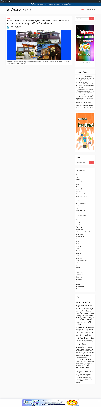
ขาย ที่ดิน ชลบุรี (82, 329)
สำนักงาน (78, 246)
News (77, 177)
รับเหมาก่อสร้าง (80, 236)
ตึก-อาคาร (78, 191)
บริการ (77, 213)
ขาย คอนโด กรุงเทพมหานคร (84, 304)
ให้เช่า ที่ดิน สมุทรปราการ (82, 374)
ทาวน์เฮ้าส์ (78, 201)
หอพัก (77, 255)
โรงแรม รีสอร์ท (80, 286)
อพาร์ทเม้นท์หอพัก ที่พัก (81, 260)
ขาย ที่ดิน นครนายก (80, 330)
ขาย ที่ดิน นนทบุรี (87, 330)
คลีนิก (77, 184)
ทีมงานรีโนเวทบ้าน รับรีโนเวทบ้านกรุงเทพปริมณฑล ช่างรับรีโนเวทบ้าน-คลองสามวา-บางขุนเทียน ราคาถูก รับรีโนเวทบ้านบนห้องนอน (38, 22)
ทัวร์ (77, 198)
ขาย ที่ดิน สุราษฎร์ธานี (87, 342)
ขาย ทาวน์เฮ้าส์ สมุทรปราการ (83, 354)
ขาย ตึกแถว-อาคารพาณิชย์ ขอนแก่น (84, 349)
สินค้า (77, 248)
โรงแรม (78, 284)
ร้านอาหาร (78, 239)
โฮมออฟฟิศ (79, 289)
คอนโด (78, 186)
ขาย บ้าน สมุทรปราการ (81, 363)
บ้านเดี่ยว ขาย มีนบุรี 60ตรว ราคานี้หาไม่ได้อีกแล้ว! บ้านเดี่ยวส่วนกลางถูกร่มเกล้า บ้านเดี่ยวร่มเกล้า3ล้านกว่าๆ (85, 91)
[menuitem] (1, 1)
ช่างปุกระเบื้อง (79, 189)
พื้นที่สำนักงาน (79, 229)
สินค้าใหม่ (78, 251)
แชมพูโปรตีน (79, 272)
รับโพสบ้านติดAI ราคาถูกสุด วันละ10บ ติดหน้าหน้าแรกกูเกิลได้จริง (55, 4)
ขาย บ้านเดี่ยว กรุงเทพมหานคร (83, 366)
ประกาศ (78, 222)
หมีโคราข (78, 253)
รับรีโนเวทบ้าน (79, 234)
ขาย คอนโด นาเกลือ (82, 311)
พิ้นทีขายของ (79, 227)
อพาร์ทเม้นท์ (79, 258)
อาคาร (77, 270)
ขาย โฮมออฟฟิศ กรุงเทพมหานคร (88, 369)
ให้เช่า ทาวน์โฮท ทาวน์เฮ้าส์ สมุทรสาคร (85, 372)
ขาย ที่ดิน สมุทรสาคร (86, 340)
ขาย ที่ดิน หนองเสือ (81, 345)
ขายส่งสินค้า (79, 182)
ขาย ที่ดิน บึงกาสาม (87, 332)
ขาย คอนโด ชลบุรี (84, 308)
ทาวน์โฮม (78, 205)
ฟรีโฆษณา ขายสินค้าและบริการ (84, 232)
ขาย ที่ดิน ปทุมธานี (84, 336)
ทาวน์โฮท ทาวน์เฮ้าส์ (81, 203)
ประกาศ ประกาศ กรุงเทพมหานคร (83, 371)
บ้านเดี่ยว (78, 220)
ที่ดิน (77, 208)
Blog (8, 18)
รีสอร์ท (77, 244)
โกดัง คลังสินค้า (80, 277)
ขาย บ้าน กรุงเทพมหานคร (83, 360)
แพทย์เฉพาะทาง (80, 274)
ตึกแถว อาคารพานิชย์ (81, 194)
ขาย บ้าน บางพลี (91, 361)
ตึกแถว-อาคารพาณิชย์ (81, 196)
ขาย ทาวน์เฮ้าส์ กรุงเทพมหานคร (85, 352)
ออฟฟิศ (78, 267)
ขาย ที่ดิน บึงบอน (81, 335)
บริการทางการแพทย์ (81, 215)
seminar (78, 179)
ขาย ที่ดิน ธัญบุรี (90, 329)
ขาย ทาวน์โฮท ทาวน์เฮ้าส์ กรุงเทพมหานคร (85, 319)
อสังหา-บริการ (79, 265)
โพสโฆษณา (79, 279)
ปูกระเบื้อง (78, 224)
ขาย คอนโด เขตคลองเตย (85, 349)
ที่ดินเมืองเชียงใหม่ (80, 210)
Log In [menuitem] (4, 1)
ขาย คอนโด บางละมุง (83, 312)
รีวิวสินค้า (78, 241)
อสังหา (77, 263)
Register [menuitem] (9, 1)
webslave (18, 26)
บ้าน (77, 217)
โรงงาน (78, 282)
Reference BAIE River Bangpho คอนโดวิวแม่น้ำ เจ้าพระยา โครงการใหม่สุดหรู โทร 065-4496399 (85, 78)
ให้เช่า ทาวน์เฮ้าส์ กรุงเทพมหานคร (85, 375)
